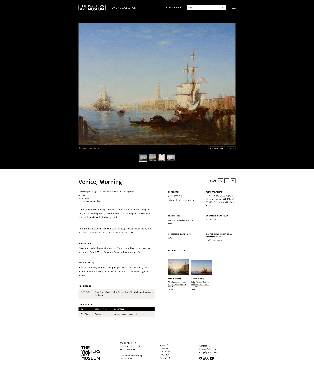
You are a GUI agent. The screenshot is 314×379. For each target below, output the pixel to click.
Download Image (218, 148)
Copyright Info (206, 352)
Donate (163, 351)
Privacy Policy (206, 349)
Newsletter (165, 354)
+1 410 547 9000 (128, 349)
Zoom (232, 148)
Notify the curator (214, 240)
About (162, 345)
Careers (163, 358)
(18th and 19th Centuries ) (89, 201)
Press (162, 348)
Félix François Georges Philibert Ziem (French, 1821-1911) (103, 191)
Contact (203, 346)
